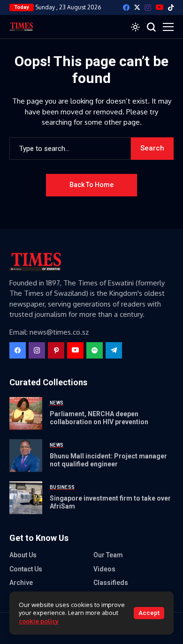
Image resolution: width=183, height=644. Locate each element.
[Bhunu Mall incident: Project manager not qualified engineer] (25, 455)
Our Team (108, 555)
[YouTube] (159, 7)
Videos (104, 569)
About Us (23, 555)
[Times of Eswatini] (21, 26)
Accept (149, 612)
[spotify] (94, 350)
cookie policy (39, 621)
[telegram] (114, 350)
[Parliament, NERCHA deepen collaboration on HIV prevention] (25, 413)
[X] (137, 7)
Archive (21, 582)
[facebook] (126, 7)
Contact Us (25, 569)
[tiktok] (171, 7)
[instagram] (148, 7)
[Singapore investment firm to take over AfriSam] (25, 497)
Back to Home (91, 184)
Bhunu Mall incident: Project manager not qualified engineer (108, 460)
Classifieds (110, 582)
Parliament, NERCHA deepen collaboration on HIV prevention (99, 418)
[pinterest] (56, 350)
